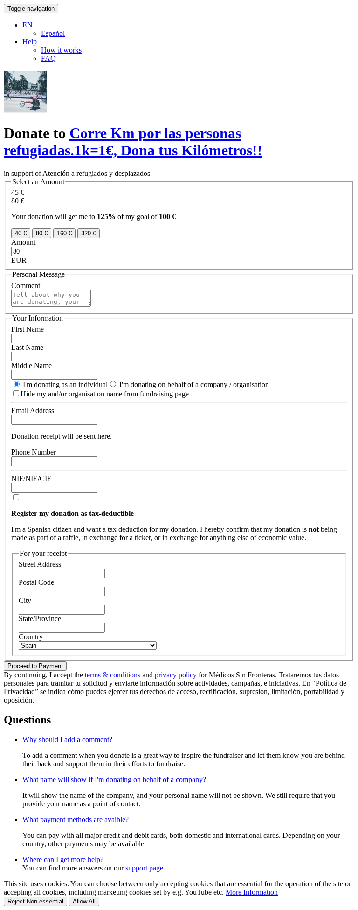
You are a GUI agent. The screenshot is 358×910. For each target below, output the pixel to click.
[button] (27, 25)
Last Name (27, 347)
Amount (23, 242)
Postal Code (36, 582)
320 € (88, 233)
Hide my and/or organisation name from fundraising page (105, 394)
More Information (252, 892)
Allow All (84, 901)
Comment (25, 285)
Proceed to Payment (35, 665)
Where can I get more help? (62, 859)
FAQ (48, 58)
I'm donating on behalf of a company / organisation (193, 384)
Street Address (40, 564)
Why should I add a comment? (67, 739)
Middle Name (31, 365)
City (25, 600)
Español (53, 33)
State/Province (40, 618)
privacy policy (176, 675)
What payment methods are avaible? (75, 819)
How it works (61, 50)
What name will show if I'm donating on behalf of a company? (114, 779)
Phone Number (33, 452)
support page (144, 868)
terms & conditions (112, 675)
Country (31, 637)
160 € (64, 233)
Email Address (32, 411)
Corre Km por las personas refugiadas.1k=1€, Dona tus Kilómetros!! (133, 142)
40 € (21, 233)
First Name (27, 329)
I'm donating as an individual (64, 384)
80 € (42, 233)
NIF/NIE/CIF (31, 478)
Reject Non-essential (35, 901)
